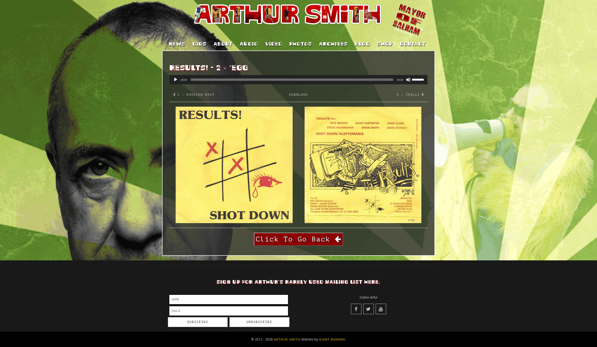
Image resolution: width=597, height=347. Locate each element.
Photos (300, 44)
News (177, 44)
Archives (333, 44)
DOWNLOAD (298, 94)
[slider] (418, 79)
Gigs (199, 44)
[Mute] (408, 79)
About (223, 44)
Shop (385, 44)
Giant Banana (332, 339)
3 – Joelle (408, 94)
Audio (249, 44)
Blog (362, 44)
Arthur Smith (287, 339)
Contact (413, 44)
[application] (298, 79)
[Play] (175, 79)
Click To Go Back (295, 239)
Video (273, 44)
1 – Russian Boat (196, 94)
